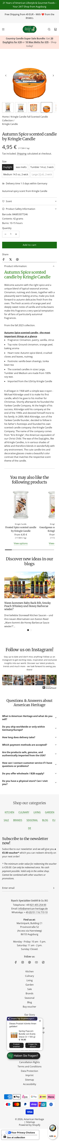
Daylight (7, 167)
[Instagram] (22, 962)
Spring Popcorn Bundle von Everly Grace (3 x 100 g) (27, 1034)
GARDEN (49, 812)
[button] (6, 75)
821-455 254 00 (38, 904)
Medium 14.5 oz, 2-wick (15, 174)
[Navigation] (3, 29)
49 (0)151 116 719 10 (37, 912)
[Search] (49, 29)
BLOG (45, 820)
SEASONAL (32, 820)
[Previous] (6, 680)
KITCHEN (9, 812)
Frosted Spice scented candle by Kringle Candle (20, 529)
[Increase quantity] (16, 234)
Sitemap (30, 1122)
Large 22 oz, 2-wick (42, 174)
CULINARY (23, 812)
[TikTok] (43, 962)
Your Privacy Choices (23, 1132)
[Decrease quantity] (5, 234)
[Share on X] (10, 260)
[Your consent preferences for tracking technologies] (4, 1136)
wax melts (21, 167)
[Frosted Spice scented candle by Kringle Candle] (20, 505)
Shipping (21, 153)
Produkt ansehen (16, 1045)
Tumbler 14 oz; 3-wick (42, 167)
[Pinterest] (29, 962)
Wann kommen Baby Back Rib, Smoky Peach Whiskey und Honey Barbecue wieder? (27, 606)
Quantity (6, 228)
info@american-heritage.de (33, 908)
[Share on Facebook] (3, 260)
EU (53, 820)
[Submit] (54, 888)
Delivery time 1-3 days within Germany (26, 183)
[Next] (52, 680)
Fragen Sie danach (32, 1045)
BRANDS (17, 820)
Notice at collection (14, 1137)
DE (29, 828)
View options (21, 543)
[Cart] (55, 29)
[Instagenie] (49, 688)
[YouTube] (36, 962)
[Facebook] (16, 962)
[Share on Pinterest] (17, 260)
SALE (6, 820)
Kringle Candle (10, 124)
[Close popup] (40, 1021)
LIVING (37, 812)
